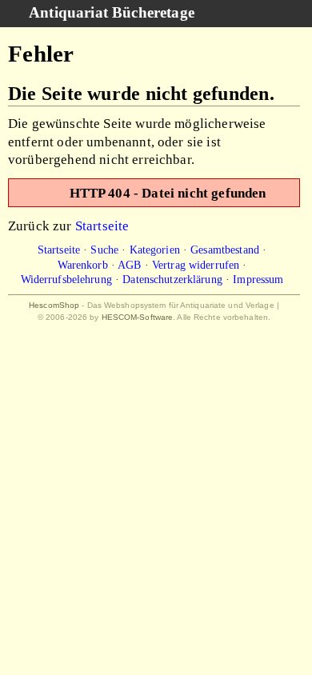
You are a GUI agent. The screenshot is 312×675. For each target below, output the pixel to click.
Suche (104, 249)
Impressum (258, 279)
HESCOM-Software (138, 317)
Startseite (102, 226)
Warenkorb (83, 264)
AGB (129, 264)
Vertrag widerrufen (195, 264)
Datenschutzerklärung (172, 279)
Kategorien (155, 249)
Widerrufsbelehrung (66, 279)
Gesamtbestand (224, 249)
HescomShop (54, 305)
